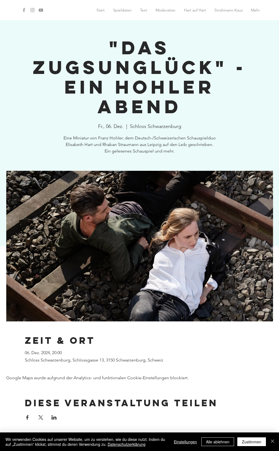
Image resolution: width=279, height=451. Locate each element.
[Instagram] (32, 10)
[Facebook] (24, 10)
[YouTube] (41, 10)
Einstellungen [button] (185, 441)
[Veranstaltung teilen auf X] (40, 417)
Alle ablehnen (217, 441)
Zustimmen (251, 441)
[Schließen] (272, 442)
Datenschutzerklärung (126, 444)
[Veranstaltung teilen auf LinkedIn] (54, 417)
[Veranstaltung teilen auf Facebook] (27, 417)
